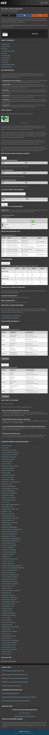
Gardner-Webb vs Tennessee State (10, 540)
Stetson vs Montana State (8, 491)
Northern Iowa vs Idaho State (9, 545)
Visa (28, 421)
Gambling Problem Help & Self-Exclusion (24, 716)
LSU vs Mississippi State (8, 468)
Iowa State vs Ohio (6, 445)
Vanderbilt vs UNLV (7, 611)
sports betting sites (15, 412)
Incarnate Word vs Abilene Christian (11, 626)
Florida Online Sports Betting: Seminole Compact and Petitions (19, 697)
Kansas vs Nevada (6, 651)
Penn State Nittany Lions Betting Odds (11, 315)
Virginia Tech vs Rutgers (8, 495)
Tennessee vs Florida (7, 608)
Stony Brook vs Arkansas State (9, 558)
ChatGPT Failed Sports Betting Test (11, 685)
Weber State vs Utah (7, 484)
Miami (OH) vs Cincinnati (8, 595)
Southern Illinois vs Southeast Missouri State (13, 567)
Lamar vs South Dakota (8, 477)
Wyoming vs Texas (6, 638)
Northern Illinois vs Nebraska (9, 599)
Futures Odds (5, 60)
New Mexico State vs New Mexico (10, 640)
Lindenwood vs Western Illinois (9, 579)
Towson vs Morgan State (8, 547)
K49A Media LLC (5, 722)
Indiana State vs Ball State (8, 475)
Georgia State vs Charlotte (8, 536)
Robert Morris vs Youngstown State (11, 481)
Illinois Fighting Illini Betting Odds (10, 318)
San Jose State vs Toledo (8, 604)
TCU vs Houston (6, 633)
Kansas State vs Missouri (8, 459)
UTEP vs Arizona (6, 654)
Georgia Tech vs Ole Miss (8, 622)
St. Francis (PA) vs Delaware (9, 552)
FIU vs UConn (5, 502)
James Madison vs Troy (8, 606)
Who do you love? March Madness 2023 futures (15, 678)
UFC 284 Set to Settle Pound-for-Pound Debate (15, 682)
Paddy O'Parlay (6, 46)
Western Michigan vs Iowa (8, 515)
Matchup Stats (5, 44)
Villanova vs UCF (6, 556)
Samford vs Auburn (7, 588)
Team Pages (5, 62)
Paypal (21, 422)
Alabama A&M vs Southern (8, 572)
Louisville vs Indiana (7, 461)
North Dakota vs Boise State (9, 450)
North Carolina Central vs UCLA (10, 531)
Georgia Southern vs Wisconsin (9, 454)
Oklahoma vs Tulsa (6, 511)
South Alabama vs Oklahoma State (10, 601)
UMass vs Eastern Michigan (9, 486)
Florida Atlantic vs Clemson (9, 635)
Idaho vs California (6, 524)
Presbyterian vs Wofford (8, 554)
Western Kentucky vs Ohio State (10, 522)
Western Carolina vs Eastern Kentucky (11, 538)
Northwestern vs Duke (7, 506)
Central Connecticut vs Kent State (10, 452)
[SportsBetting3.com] (3, 3)
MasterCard (36, 421)
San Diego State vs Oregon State (10, 509)
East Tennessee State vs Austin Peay (11, 590)
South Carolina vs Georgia (8, 500)
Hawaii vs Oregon (6, 629)
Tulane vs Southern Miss (8, 520)
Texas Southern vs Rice (8, 563)
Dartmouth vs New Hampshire (9, 534)
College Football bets (13, 292)
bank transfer (5, 422)
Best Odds (4, 48)
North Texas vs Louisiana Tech (9, 597)
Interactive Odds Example (8, 51)
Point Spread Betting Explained (10, 693)
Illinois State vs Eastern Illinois (9, 493)
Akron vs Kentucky (6, 620)
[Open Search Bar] (42, 2)
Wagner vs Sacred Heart (8, 470)
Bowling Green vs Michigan (8, 613)
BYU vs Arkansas (6, 617)
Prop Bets (4, 53)
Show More (5, 358)
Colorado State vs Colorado (9, 645)
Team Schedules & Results (8, 64)
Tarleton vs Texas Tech (7, 561)
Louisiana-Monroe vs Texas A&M (10, 518)
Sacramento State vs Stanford (9, 631)
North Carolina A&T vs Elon (9, 543)
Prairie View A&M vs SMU (8, 586)
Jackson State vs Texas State (9, 642)
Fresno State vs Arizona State (9, 649)
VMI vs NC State (6, 472)
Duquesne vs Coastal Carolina (9, 570)
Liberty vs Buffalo (6, 463)
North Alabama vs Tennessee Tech (10, 583)
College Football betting (16, 25)
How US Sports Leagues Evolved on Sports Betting (16, 700)
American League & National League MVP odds (14, 674)
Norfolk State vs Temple (8, 479)
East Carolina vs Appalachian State (10, 504)
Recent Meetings (6, 55)
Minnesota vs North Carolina (9, 497)
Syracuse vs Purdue (7, 624)
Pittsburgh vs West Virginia (8, 615)
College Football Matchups (9, 661)
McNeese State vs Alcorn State (9, 581)
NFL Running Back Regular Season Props (13, 670)
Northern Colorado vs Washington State (12, 529)
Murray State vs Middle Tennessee (10, 574)
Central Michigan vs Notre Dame (10, 488)
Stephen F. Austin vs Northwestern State (12, 565)
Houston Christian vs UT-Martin (10, 577)
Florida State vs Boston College (10, 466)
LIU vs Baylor (5, 447)
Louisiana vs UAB (6, 592)
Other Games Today (7, 67)
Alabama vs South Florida (8, 513)
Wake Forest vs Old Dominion (9, 457)
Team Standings (6, 57)
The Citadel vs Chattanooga (9, 549)
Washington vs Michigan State (9, 527)
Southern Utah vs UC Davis (9, 647)
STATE (5, 32)
